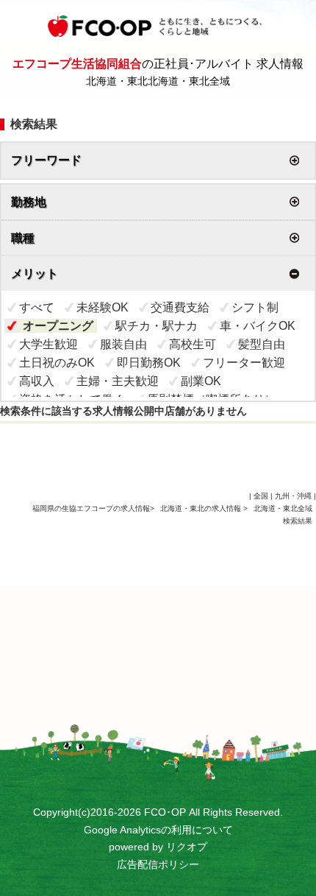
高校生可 (192, 344)
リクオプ (186, 847)
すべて (36, 307)
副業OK (201, 381)
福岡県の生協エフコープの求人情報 (91, 508)
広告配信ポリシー (158, 864)
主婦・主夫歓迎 (117, 381)
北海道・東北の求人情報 (201, 508)
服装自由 (123, 344)
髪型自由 (261, 344)
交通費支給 (180, 307)
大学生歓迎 (48, 344)
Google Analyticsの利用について (158, 830)
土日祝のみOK (57, 362)
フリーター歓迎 (244, 362)
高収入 (36, 381)
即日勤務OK (149, 362)
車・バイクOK (257, 326)
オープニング (58, 326)
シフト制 (255, 307)
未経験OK (102, 307)
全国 (261, 496)
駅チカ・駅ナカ (156, 326)
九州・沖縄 (293, 496)
